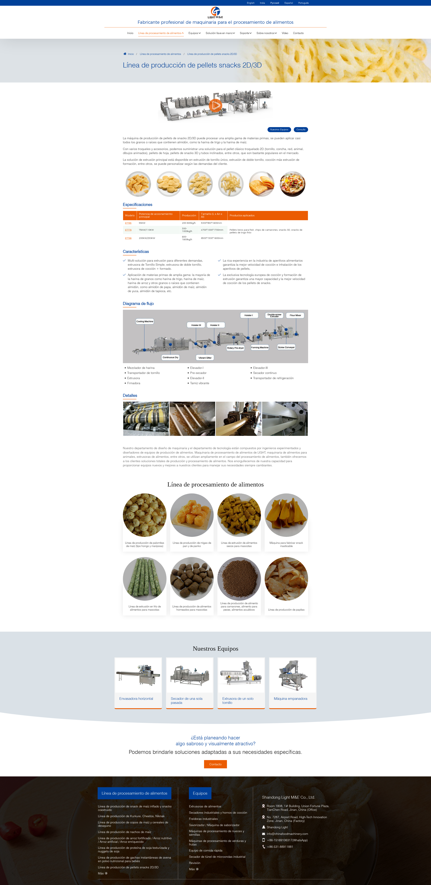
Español (289, 2)
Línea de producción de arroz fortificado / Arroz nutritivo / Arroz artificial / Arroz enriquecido (135, 839)
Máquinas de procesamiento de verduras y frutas (217, 842)
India (262, 2)
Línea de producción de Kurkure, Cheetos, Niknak (131, 816)
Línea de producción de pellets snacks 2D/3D (128, 867)
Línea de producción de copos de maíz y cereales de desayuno (133, 824)
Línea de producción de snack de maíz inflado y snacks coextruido (135, 808)
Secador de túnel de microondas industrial (217, 856)
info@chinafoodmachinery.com (287, 834)
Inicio (130, 33)
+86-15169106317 (279, 840)
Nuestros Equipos (279, 129)
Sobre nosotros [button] (265, 33)
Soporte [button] (244, 33)
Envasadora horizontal (136, 698)
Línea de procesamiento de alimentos (160, 54)
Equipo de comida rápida (205, 850)
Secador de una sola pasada (186, 700)
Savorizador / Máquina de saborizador (214, 825)
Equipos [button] (193, 33)
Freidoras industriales (203, 819)
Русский (274, 2)
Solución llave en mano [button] (219, 33)
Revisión (194, 863)
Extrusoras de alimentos (205, 806)
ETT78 (128, 230)
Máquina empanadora (290, 698)
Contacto (298, 33)
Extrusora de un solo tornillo (238, 700)
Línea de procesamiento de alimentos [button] (159, 33)
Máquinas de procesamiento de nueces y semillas (216, 832)
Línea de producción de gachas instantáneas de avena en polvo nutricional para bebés (134, 859)
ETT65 (128, 223)
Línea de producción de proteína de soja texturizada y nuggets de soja (133, 849)
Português (303, 2)
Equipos (200, 793)
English (251, 2)
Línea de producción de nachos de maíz (124, 832)
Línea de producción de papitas (286, 609)
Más (101, 873)
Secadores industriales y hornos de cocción (218, 812)
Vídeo (285, 33)
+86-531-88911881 (280, 846)
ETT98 (128, 238)
